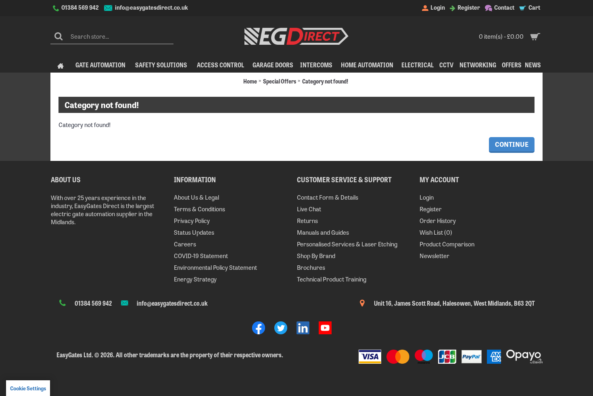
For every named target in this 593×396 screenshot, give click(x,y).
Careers (185, 243)
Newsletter (434, 255)
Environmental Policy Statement (215, 267)
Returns (307, 220)
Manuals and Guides (323, 232)
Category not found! (325, 80)
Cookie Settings (28, 388)
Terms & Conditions (199, 208)
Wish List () (436, 232)
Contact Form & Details (327, 197)
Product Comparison (447, 243)
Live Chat (309, 208)
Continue (511, 144)
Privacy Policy (192, 220)
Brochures (311, 267)
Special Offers (279, 80)
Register (431, 208)
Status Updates (194, 232)
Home (250, 80)
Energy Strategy (195, 278)
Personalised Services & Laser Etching (347, 243)
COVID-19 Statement (201, 255)
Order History (438, 220)
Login (427, 197)
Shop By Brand (316, 255)
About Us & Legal (196, 197)
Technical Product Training (331, 278)
